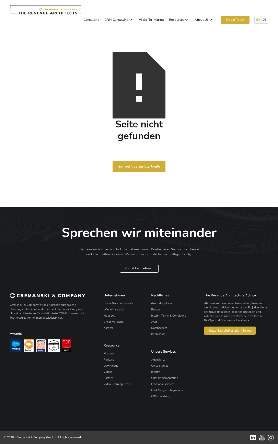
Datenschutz (159, 328)
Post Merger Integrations (167, 390)
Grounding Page (161, 303)
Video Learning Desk (117, 384)
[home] (45, 9)
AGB (154, 322)
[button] (119, 19)
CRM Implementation (164, 378)
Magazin (109, 353)
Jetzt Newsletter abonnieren (230, 330)
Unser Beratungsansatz (118, 303)
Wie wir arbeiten (114, 309)
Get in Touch (235, 20)
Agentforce (158, 360)
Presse (155, 309)
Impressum (158, 334)
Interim (155, 372)
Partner (108, 378)
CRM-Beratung (160, 396)
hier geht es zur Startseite (139, 166)
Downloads (111, 366)
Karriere (108, 328)
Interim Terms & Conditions (168, 316)
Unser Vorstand (114, 322)
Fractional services (162, 384)
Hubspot (109, 316)
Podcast (109, 360)
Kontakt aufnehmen (139, 268)
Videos (108, 372)
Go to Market (159, 366)
